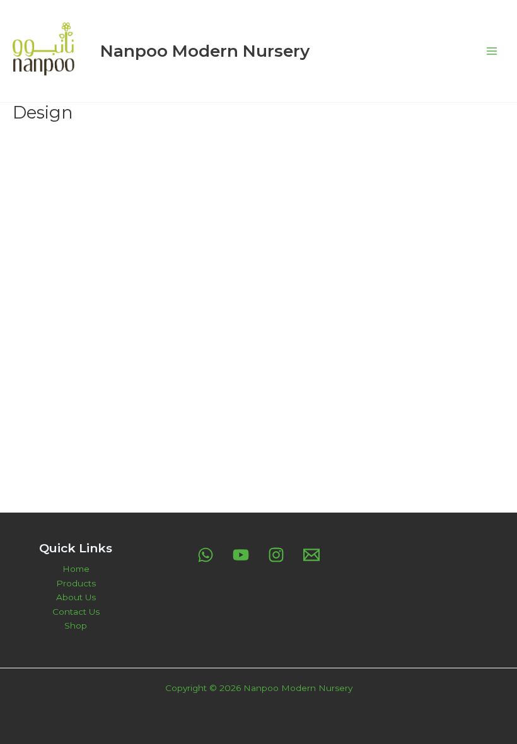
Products (76, 583)
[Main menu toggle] (492, 50)
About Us (76, 597)
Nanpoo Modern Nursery (205, 50)
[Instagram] (276, 555)
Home (76, 569)
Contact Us (76, 612)
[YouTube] (241, 555)
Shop (75, 625)
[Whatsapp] (205, 555)
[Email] (311, 555)
